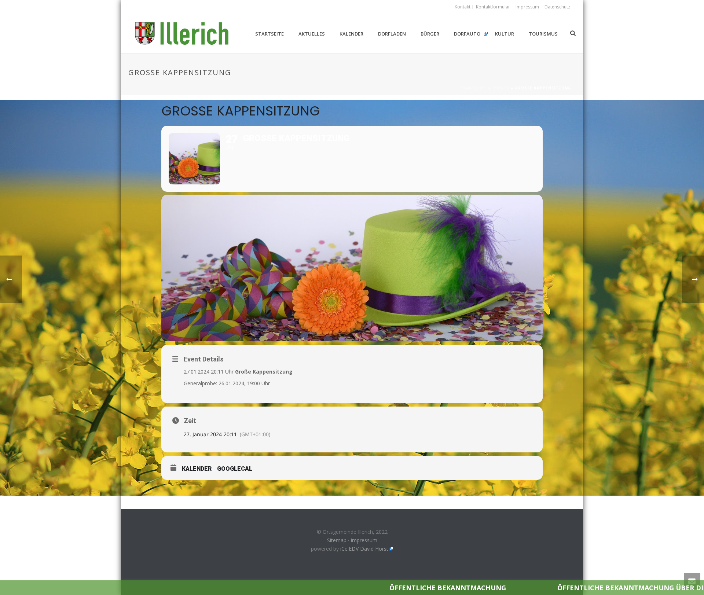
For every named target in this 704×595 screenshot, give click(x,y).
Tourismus (543, 33)
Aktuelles (311, 33)
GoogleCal (234, 468)
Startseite (269, 33)
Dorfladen (392, 33)
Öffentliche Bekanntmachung (374, 587)
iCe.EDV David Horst (364, 548)
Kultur (504, 33)
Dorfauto (467, 33)
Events (500, 88)
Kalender (351, 33)
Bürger (430, 33)
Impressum (364, 540)
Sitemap (336, 540)
